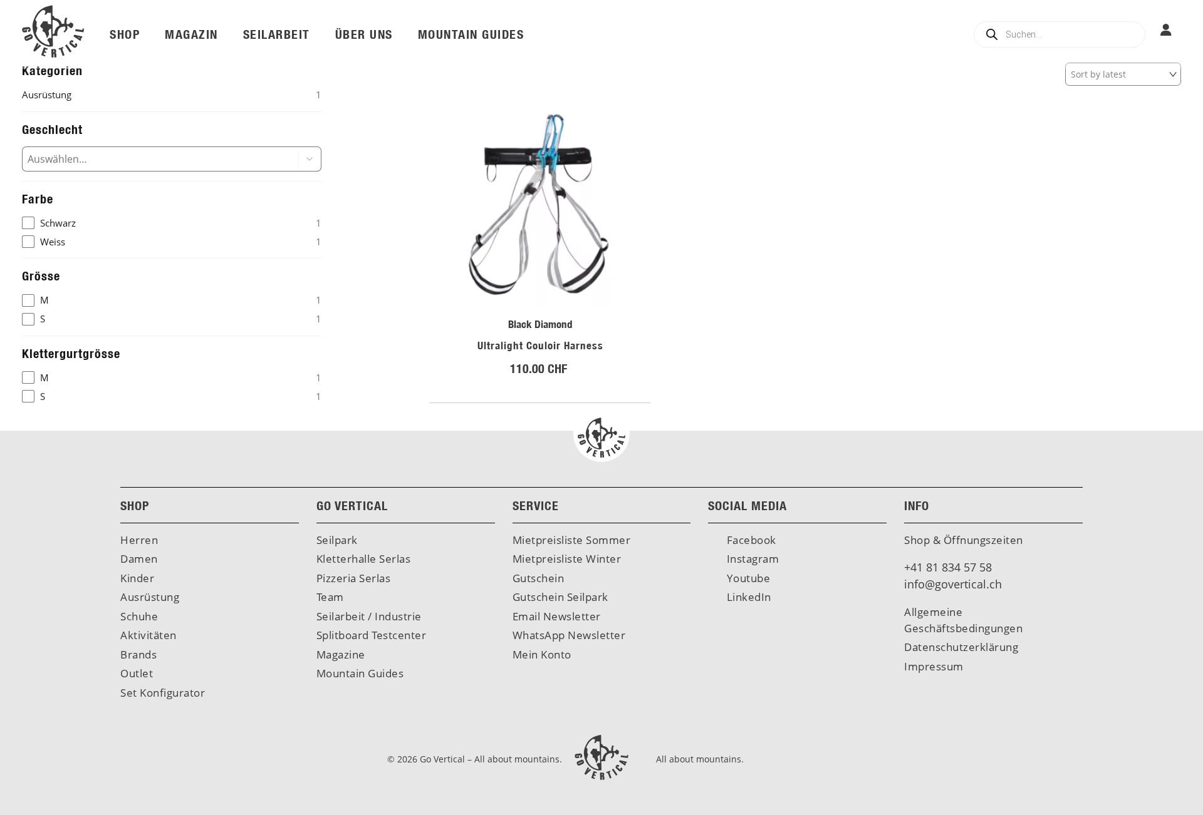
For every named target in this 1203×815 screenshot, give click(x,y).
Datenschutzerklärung (961, 647)
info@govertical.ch (953, 584)
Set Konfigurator (162, 692)
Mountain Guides (360, 673)
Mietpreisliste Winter (567, 558)
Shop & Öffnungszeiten (963, 540)
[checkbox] (171, 223)
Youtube (747, 578)
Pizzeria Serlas (353, 578)
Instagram (751, 558)
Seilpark (337, 540)
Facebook (750, 540)
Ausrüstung (149, 597)
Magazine (340, 654)
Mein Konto (542, 654)
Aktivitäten (148, 635)
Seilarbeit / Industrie (369, 616)
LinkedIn (747, 597)
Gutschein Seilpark (560, 597)
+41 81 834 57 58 (948, 567)
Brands (138, 654)
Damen (139, 558)
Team (330, 597)
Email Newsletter (557, 616)
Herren (139, 540)
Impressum (934, 666)
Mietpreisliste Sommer (572, 540)
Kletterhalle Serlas (363, 558)
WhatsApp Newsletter (569, 635)
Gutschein (539, 578)
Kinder (137, 578)
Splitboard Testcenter (371, 635)
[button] (310, 159)
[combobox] (150, 159)
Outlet (136, 673)
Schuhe (139, 616)
